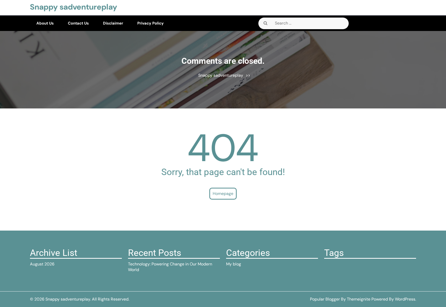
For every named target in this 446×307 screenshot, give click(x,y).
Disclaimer (113, 23)
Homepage (223, 193)
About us (45, 23)
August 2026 (42, 264)
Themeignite (358, 299)
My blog (233, 264)
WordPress (405, 299)
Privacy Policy (150, 23)
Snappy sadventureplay (73, 7)
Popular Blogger (325, 299)
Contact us (78, 23)
